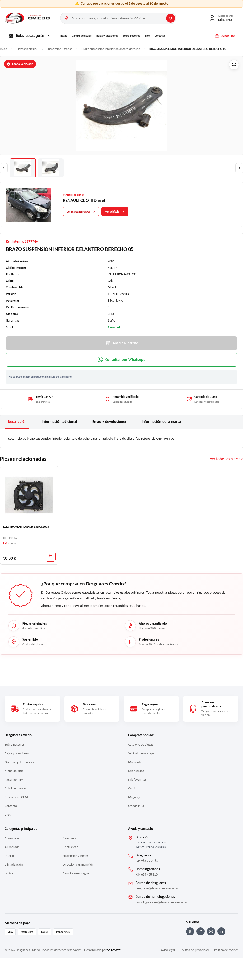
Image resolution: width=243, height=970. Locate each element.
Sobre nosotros (131, 35)
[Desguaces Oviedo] (28, 18)
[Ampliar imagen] (234, 65)
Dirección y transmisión (78, 865)
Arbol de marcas (15, 788)
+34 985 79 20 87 (147, 861)
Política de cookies (226, 950)
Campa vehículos (82, 35)
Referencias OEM (16, 797)
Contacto (160, 35)
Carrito (132, 788)
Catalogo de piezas (140, 745)
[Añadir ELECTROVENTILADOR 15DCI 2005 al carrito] (51, 556)
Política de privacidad (194, 950)
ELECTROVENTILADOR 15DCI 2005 (26, 527)
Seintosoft (114, 950)
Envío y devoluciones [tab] (109, 421)
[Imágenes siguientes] (239, 168)
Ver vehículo (112, 211)
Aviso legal (168, 950)
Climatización (14, 865)
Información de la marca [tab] (161, 421)
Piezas (63, 35)
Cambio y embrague (76, 873)
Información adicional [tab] (59, 421)
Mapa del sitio (14, 771)
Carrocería (70, 838)
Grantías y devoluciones (20, 762)
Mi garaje (134, 797)
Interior (10, 856)
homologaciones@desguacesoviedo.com (162, 902)
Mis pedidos (136, 771)
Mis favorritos (137, 780)
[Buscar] (170, 18)
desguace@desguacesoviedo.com (158, 888)
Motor (9, 873)
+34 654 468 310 (147, 875)
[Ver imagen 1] (23, 167)
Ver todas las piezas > (226, 458)
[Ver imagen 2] (51, 167)
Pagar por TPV (14, 780)
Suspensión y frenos (75, 856)
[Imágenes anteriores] (4, 168)
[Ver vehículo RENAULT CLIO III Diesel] (28, 204)
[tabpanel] (121, 438)
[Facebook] (190, 931)
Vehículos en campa (141, 753)
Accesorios (12, 838)
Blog (147, 35)
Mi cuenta (135, 762)
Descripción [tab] (17, 421)
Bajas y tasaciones (107, 35)
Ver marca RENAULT (78, 211)
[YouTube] (211, 931)
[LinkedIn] (221, 931)
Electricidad (70, 847)
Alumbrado (12, 847)
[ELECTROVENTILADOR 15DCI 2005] (29, 495)
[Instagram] (200, 931)
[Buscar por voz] (66, 18)
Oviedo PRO (136, 806)
